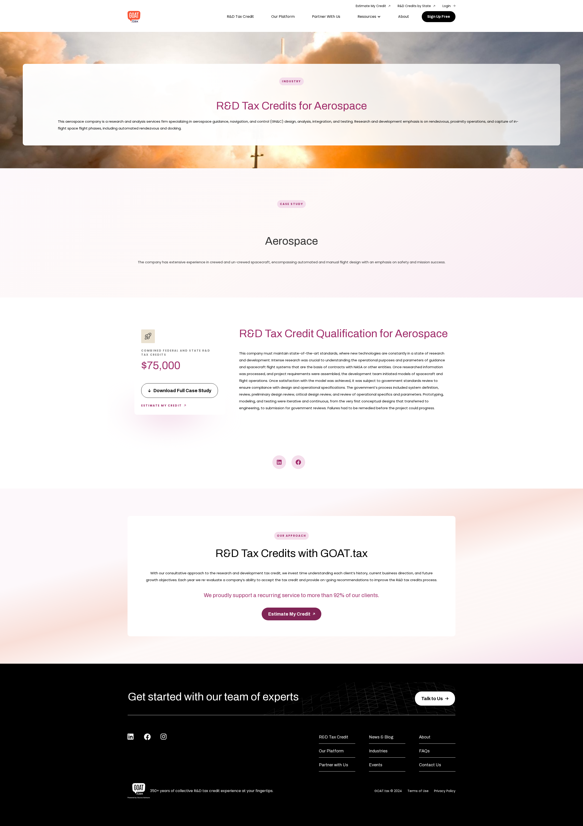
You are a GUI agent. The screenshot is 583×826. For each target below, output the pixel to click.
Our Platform (283, 16)
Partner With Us (326, 16)
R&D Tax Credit (240, 16)
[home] (134, 17)
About (403, 16)
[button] (369, 16)
